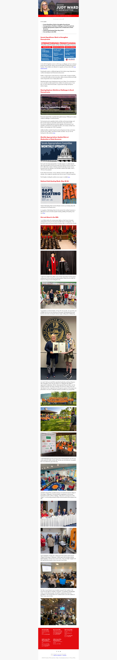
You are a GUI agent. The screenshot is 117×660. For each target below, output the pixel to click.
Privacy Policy (72, 658)
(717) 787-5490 (47, 634)
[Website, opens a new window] (60, 651)
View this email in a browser (58, 19)
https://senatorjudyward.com (62, 658)
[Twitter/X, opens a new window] (59, 651)
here (54, 133)
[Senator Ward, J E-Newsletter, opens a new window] (58, 8)
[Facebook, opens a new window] (57, 651)
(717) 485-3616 (69, 635)
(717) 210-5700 (47, 645)
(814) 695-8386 (58, 633)
